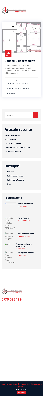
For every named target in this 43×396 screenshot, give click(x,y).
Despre (26, 322)
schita (12, 91)
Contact (6, 330)
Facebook (6, 333)
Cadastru (18, 88)
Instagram (27, 330)
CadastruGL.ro (8, 337)
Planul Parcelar (10, 139)
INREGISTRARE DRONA (12, 135)
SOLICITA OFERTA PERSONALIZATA (15, 308)
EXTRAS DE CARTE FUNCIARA (9, 345)
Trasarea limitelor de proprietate (17, 148)
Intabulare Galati (29, 337)
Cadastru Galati (29, 333)
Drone (9, 184)
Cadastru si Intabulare (14, 83)
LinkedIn (6, 341)
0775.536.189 (15, 371)
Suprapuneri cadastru (13, 152)
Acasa (5, 322)
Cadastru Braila (29, 341)
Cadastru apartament (20, 61)
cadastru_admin (12, 81)
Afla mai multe (21, 389)
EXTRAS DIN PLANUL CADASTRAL (30, 345)
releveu (7, 91)
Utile (25, 326)
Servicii (6, 326)
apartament (10, 88)
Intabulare (25, 88)
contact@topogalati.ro (18, 364)
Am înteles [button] (21, 392)
